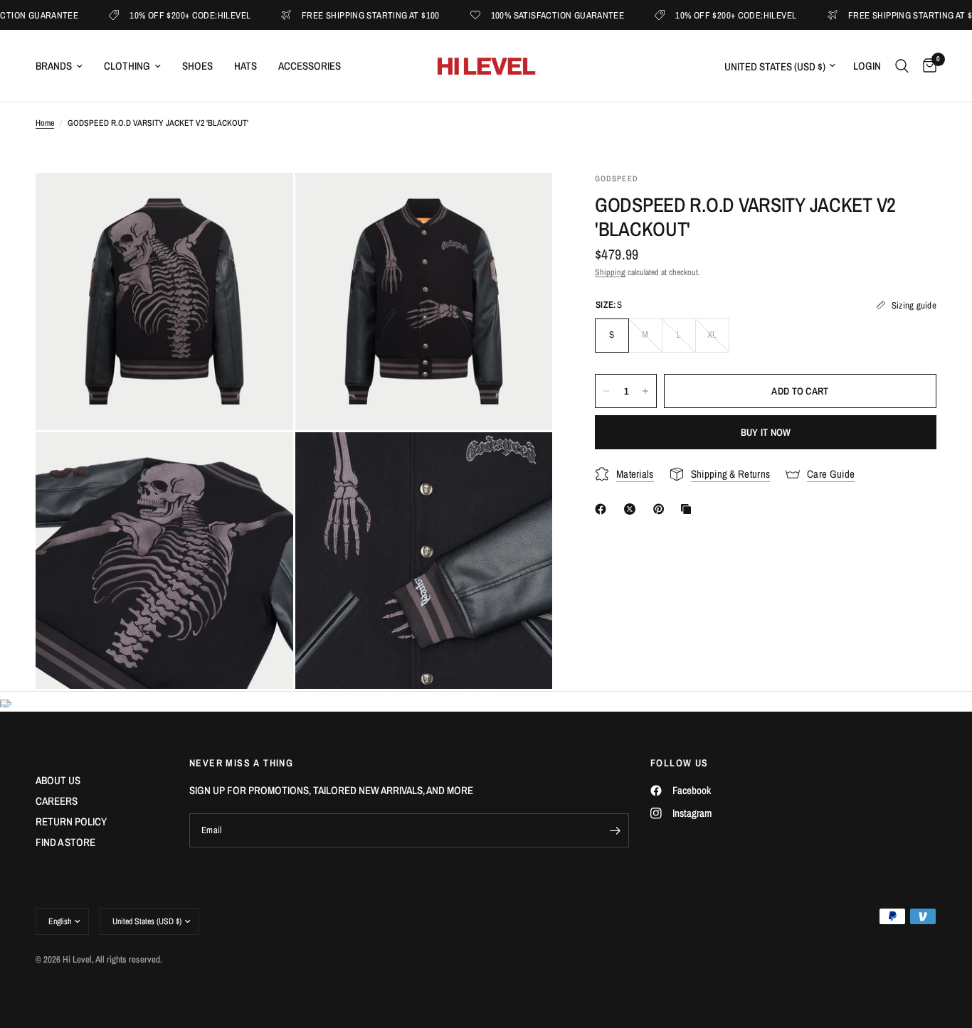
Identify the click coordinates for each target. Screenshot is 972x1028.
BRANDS (54, 65)
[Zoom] (263, 202)
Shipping (610, 272)
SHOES (197, 65)
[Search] (902, 66)
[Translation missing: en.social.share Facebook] (603, 509)
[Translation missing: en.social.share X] (632, 509)
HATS (245, 65)
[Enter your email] (615, 830)
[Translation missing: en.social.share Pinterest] (661, 509)
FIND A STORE (65, 842)
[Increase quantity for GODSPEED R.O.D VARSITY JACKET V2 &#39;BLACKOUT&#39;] (645, 391)
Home (45, 123)
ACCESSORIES (309, 65)
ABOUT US (58, 780)
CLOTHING (127, 65)
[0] (926, 66)
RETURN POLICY (71, 821)
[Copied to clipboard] (688, 509)
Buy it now (766, 432)
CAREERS (57, 800)
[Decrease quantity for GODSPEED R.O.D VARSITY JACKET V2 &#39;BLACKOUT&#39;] (606, 391)
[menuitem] (64, 66)
